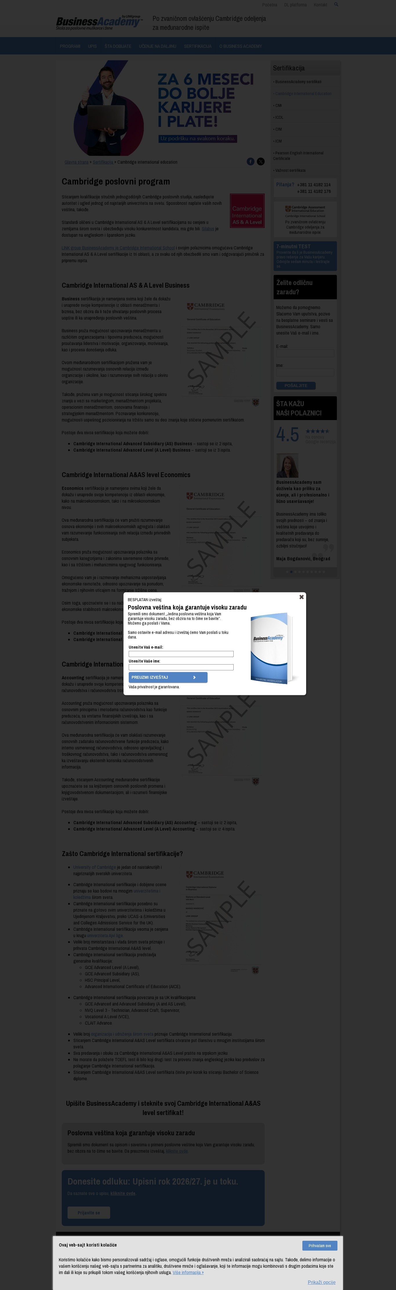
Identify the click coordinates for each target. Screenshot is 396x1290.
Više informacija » (188, 1272)
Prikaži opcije (322, 1282)
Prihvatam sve (320, 1245)
